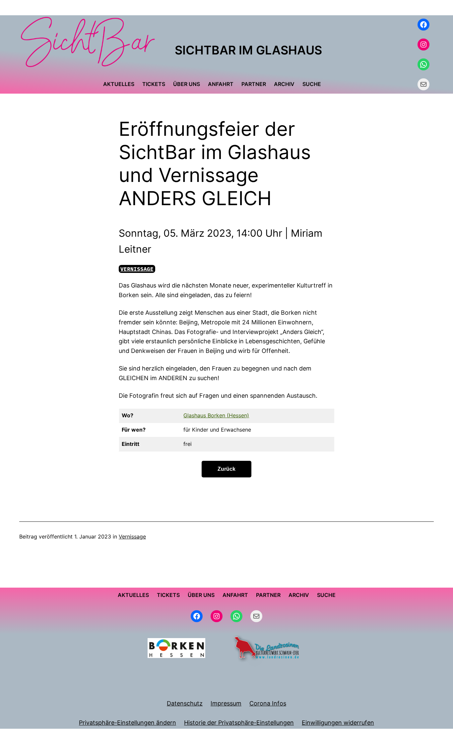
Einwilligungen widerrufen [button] (338, 722)
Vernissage (137, 269)
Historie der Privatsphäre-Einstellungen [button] (239, 722)
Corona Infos (267, 703)
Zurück (226, 469)
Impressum (226, 703)
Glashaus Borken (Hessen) (216, 415)
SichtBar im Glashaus (248, 50)
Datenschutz (185, 703)
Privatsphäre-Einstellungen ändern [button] (127, 722)
